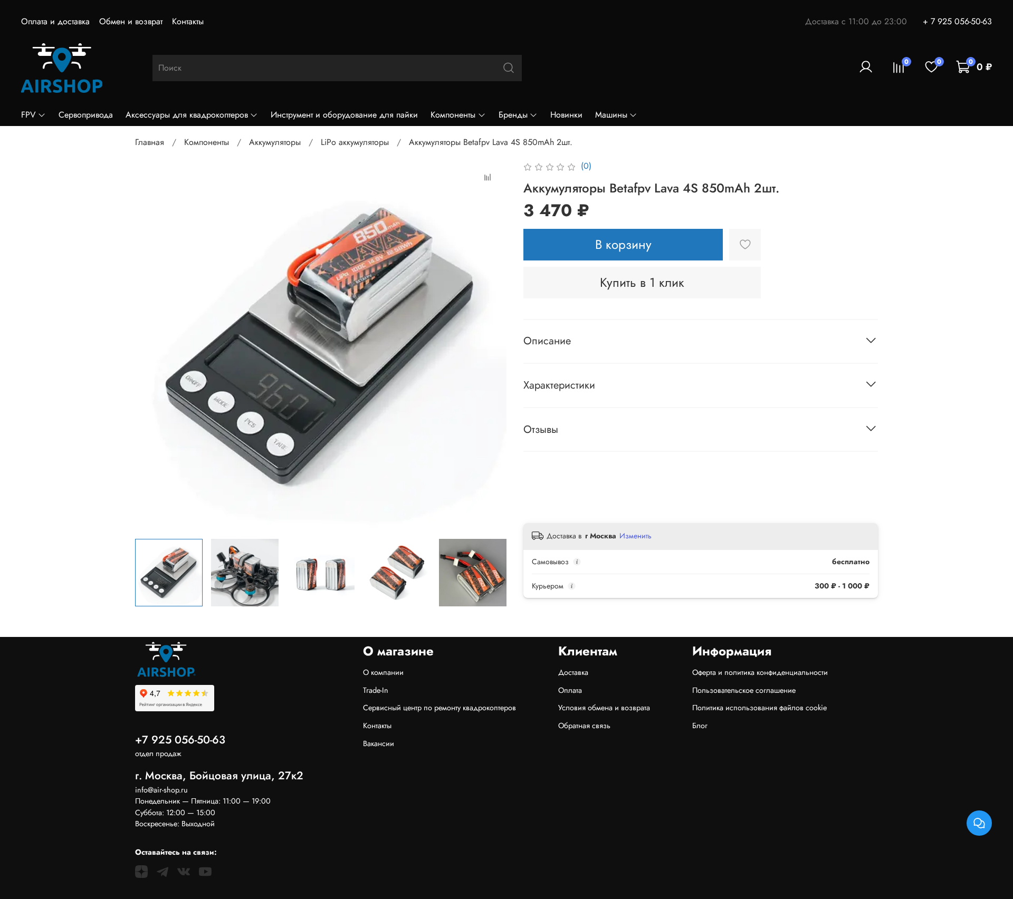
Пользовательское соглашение (744, 690)
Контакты (188, 21)
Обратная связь (584, 725)
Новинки (566, 115)
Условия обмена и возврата (604, 707)
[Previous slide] (152, 344)
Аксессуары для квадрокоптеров (187, 115)
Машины (611, 115)
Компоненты (453, 115)
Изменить (635, 535)
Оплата (570, 690)
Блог (700, 725)
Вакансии (378, 743)
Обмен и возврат (131, 21)
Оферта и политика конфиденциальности (760, 672)
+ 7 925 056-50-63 (957, 21)
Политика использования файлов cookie (759, 707)
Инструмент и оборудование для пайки (344, 115)
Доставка (573, 672)
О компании (383, 672)
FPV (28, 115)
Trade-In (375, 690)
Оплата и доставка (55, 21)
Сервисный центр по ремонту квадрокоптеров (439, 707)
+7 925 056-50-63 (180, 740)
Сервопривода (86, 115)
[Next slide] (489, 344)
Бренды (513, 115)
